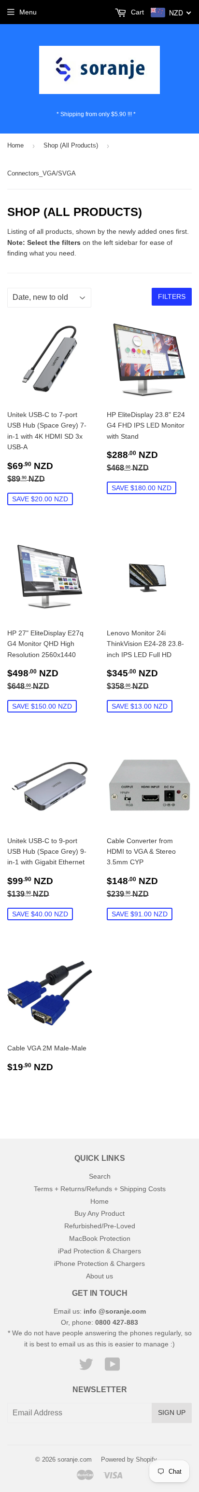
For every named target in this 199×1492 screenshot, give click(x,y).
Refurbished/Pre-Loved (99, 1226)
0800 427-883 (116, 1322)
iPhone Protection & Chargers (99, 1263)
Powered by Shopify (129, 1459)
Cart (136, 12)
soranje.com (74, 1459)
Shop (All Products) (70, 145)
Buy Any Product (99, 1213)
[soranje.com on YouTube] (112, 1367)
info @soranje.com (115, 1311)
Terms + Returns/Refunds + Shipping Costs (100, 1189)
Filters (171, 296)
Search (100, 1176)
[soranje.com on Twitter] (86, 1367)
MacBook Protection (99, 1238)
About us (99, 1276)
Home (15, 145)
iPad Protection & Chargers (99, 1251)
